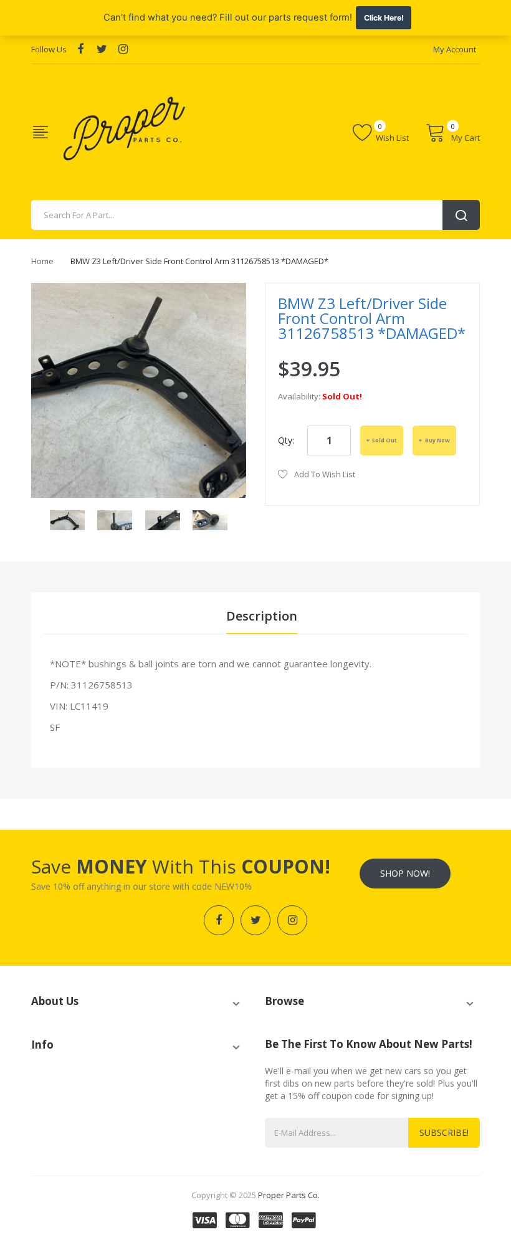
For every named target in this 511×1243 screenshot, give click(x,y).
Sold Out (384, 440)
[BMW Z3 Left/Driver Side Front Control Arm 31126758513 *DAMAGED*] (67, 519)
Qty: (286, 440)
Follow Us (49, 49)
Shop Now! (405, 873)
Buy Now (437, 440)
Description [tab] (261, 615)
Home (42, 261)
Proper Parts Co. (289, 1195)
